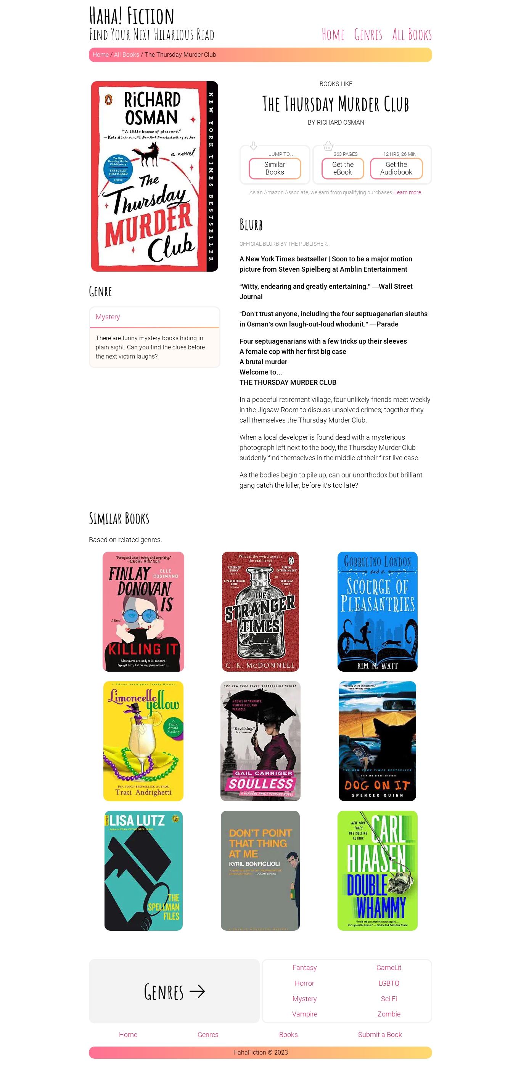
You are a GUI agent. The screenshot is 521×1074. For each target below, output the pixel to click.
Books (288, 1035)
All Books (412, 34)
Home (333, 34)
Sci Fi (389, 999)
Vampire (304, 1014)
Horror (304, 983)
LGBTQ (389, 983)
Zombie (389, 1014)
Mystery (108, 317)
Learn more (407, 192)
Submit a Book (380, 1035)
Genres (368, 34)
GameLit (389, 968)
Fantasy (305, 968)
